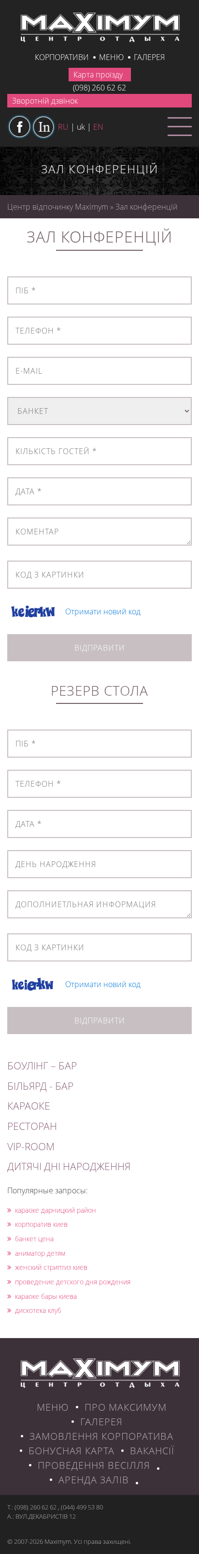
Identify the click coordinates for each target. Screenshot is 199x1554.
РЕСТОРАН (32, 1126)
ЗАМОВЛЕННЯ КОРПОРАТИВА (101, 1436)
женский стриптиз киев (51, 1267)
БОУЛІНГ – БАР (42, 1065)
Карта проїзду (98, 74)
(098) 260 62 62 (99, 87)
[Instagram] (43, 127)
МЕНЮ (53, 1407)
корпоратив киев (41, 1224)
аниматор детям (40, 1253)
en (98, 127)
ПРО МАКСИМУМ (126, 1407)
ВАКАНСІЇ (152, 1450)
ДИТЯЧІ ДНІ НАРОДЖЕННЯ (68, 1166)
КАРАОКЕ (28, 1105)
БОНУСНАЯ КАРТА (71, 1450)
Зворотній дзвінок (45, 100)
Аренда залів (93, 1479)
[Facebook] (19, 127)
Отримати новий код (103, 612)
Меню (111, 57)
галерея (149, 57)
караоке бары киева (46, 1296)
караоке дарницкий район (55, 1210)
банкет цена (34, 1238)
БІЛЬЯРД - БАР (40, 1086)
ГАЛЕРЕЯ (101, 1421)
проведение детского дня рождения (72, 1281)
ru (63, 127)
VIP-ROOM (31, 1146)
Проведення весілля (94, 1465)
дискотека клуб (38, 1310)
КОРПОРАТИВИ (62, 57)
